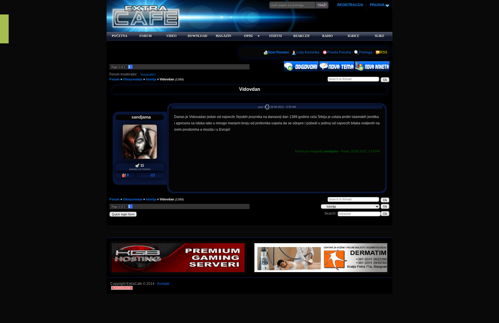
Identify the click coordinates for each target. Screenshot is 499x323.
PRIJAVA (377, 5)
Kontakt (163, 284)
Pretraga (366, 52)
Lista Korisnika (307, 52)
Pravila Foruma (339, 52)
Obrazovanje (132, 79)
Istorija (151, 79)
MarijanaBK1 (148, 74)
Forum (114, 79)
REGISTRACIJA (350, 5)
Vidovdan (167, 79)
